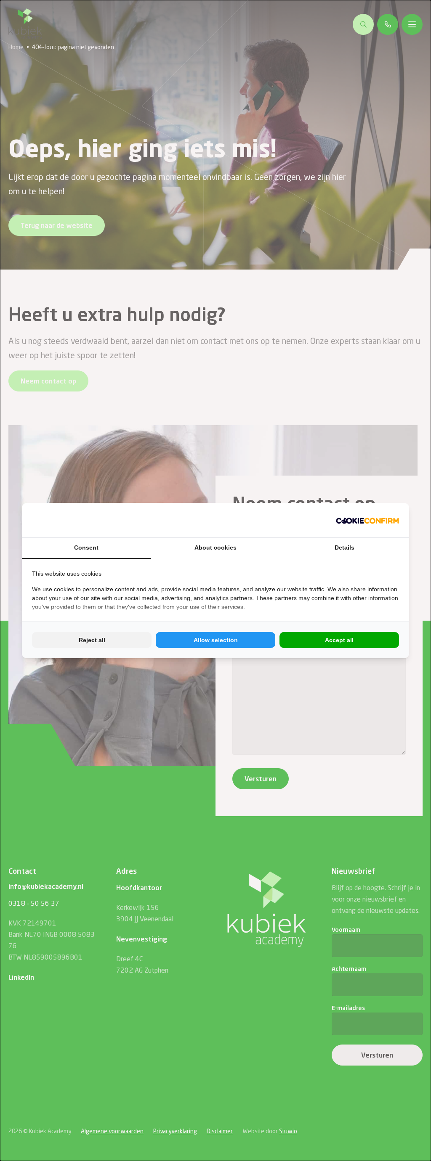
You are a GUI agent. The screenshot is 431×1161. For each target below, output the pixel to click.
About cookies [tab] (215, 547)
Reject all (92, 640)
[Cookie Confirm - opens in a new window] (367, 520)
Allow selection (216, 640)
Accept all (339, 640)
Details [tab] (344, 547)
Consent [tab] (86, 547)
